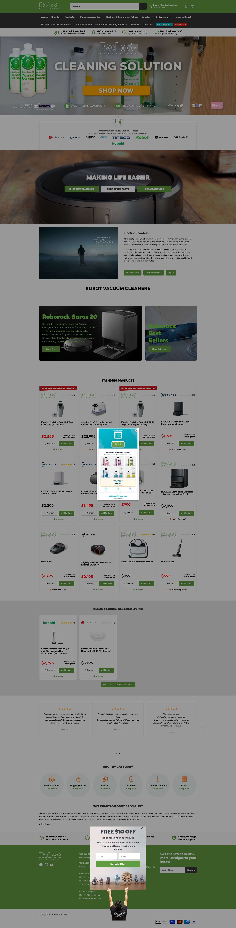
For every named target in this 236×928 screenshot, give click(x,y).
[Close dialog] (142, 828)
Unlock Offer (118, 864)
